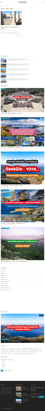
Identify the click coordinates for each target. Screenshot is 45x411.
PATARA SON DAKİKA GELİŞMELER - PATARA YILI (12, 113)
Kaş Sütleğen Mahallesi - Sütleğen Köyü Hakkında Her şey (18, 69)
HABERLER (3, 275)
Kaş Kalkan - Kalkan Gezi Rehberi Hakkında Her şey (13, 223)
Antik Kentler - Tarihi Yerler (6, 289)
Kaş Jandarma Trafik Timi (5, 348)
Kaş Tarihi (18, 350)
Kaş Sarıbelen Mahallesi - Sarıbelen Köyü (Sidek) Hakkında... (18, 64)
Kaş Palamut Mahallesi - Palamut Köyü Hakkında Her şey (17, 74)
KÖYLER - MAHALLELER (5, 287)
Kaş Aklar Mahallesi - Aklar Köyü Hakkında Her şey (25, 400)
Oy (2, 370)
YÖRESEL (2, 273)
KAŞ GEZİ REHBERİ (4, 281)
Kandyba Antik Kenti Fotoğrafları (27, 348)
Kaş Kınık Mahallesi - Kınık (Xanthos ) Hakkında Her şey (17, 59)
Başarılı (3, 363)
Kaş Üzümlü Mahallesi (31, 353)
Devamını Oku (18, 35)
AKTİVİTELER (3, 277)
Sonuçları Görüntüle (7, 370)
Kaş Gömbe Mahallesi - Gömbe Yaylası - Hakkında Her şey (14, 261)
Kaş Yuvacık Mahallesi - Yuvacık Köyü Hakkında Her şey (25, 389)
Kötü (3, 367)
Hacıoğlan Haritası (24, 350)
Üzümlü (9, 353)
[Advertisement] (22, 46)
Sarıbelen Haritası (12, 350)
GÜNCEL (2, 271)
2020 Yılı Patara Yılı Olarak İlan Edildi (9, 27)
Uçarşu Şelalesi (3, 353)
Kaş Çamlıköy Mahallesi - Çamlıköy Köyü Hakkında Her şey (25, 395)
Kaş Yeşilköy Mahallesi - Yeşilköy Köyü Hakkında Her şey (17, 79)
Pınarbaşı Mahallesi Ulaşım (15, 348)
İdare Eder (4, 365)
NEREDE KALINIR (4, 285)
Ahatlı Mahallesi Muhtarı (23, 353)
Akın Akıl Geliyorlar (4, 350)
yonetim (2, 30)
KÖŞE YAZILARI (4, 279)
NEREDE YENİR (4, 283)
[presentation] (40, 315)
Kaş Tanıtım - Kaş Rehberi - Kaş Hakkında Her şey (12, 147)
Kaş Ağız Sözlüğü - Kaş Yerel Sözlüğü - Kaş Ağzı (11, 185)
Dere (40, 350)
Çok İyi (3, 361)
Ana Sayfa (2, 6)
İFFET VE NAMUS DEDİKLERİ (8, 341)
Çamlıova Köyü (36, 348)
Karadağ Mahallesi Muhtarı (33, 350)
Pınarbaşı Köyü (14, 353)
